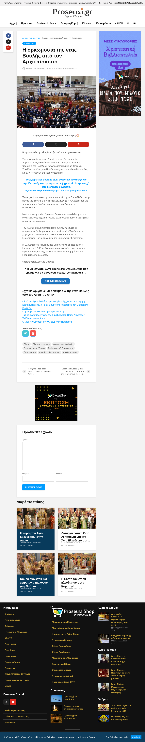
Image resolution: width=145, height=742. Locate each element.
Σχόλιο (24, 439)
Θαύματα (35, 3)
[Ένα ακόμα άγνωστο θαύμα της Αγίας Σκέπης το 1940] (103, 707)
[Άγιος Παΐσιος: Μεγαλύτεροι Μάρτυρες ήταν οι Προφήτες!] (103, 687)
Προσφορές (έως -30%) (63, 682)
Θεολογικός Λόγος (46, 23)
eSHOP (119, 23)
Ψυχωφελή (27, 3)
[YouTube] (13, 702)
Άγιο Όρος (94, 3)
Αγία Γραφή (113, 3)
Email (59, 474)
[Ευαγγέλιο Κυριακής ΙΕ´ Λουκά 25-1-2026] (103, 638)
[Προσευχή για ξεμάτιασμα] (56, 718)
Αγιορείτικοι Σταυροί (62, 640)
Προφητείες (103, 3)
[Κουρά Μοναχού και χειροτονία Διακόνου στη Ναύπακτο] (36, 564)
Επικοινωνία (11, 722)
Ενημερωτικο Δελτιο (56, 281)
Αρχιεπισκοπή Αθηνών (63, 344)
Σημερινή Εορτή (69, 23)
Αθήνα (26, 344)
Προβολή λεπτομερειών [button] (117, 737)
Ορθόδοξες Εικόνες (61, 670)
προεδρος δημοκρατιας (49, 352)
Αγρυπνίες (18, 3)
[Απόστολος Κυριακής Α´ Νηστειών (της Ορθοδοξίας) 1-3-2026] (103, 616)
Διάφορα (43, 3)
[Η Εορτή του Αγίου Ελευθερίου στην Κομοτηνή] (77, 564)
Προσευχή (26, 23)
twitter (25, 333)
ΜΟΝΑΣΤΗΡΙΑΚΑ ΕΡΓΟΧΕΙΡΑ (129, 3)
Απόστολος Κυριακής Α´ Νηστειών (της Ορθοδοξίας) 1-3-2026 (119, 619)
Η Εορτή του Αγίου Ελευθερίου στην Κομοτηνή (73, 582)
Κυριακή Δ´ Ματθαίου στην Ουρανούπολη (43, 311)
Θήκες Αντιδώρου (61, 652)
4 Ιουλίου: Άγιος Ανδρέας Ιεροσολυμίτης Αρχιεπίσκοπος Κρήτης (54, 301)
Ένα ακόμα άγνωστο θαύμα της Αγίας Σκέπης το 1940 (121, 708)
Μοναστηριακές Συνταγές (17, 674)
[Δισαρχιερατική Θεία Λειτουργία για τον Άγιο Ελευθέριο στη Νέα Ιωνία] (77, 518)
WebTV (8, 638)
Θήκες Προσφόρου (61, 646)
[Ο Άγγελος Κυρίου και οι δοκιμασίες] (103, 718)
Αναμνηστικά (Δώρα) (62, 676)
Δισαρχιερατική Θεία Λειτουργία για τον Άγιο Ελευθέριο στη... (75, 537)
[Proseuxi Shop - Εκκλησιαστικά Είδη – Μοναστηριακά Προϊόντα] (72, 611)
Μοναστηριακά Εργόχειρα (65, 622)
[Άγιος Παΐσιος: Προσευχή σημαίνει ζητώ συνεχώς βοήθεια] (103, 673)
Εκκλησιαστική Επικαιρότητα (60, 348)
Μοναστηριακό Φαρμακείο (65, 658)
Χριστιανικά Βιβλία (61, 664)
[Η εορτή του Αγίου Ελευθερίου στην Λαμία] (36, 518)
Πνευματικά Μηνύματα (56, 3)
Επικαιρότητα (103, 23)
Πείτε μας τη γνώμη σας (17, 716)
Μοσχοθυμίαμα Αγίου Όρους (66, 628)
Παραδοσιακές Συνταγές (17, 680)
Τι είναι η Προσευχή (14, 710)
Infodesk (28, 68)
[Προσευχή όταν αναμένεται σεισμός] (56, 708)
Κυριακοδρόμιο (71, 3)
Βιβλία (8, 686)
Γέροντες (87, 23)
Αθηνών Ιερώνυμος (41, 344)
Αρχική (13, 23)
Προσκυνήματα (84, 3)
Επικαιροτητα (34, 38)
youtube (33, 333)
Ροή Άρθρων (8, 3)
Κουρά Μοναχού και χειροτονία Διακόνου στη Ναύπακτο (34, 582)
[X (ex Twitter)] (6, 702)
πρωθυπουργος (70, 352)
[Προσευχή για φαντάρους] (56, 698)
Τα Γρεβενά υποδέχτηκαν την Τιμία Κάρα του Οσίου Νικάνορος (53, 315)
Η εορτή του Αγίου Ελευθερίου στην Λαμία (32, 537)
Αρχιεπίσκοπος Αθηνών (34, 348)
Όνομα (25, 474)
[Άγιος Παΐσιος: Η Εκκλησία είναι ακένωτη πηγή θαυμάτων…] (103, 658)
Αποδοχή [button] (136, 737)
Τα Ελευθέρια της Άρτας (34, 318)
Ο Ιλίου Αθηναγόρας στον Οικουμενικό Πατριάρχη (47, 322)
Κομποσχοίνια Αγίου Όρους (66, 634)
